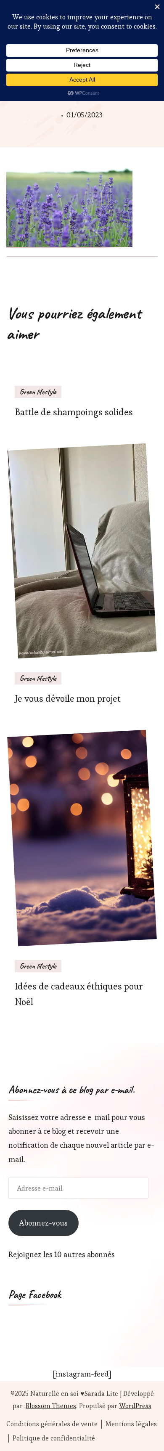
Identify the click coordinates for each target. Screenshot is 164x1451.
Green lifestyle (38, 391)
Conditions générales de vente (52, 1424)
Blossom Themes (51, 1405)
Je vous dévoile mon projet (68, 698)
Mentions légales (131, 1424)
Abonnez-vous (43, 1223)
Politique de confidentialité (54, 1438)
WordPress (135, 1405)
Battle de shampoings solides (74, 412)
